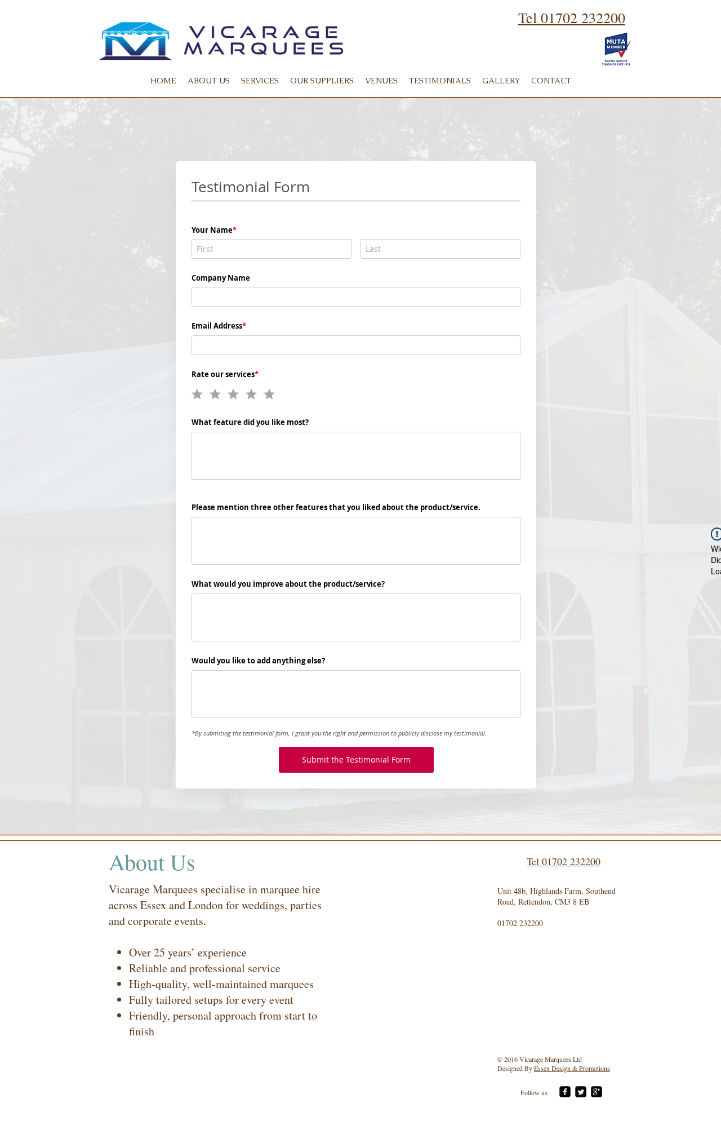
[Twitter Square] (580, 1091)
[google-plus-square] (596, 1091)
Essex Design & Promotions (572, 1068)
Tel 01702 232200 (571, 17)
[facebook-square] (565, 1091)
